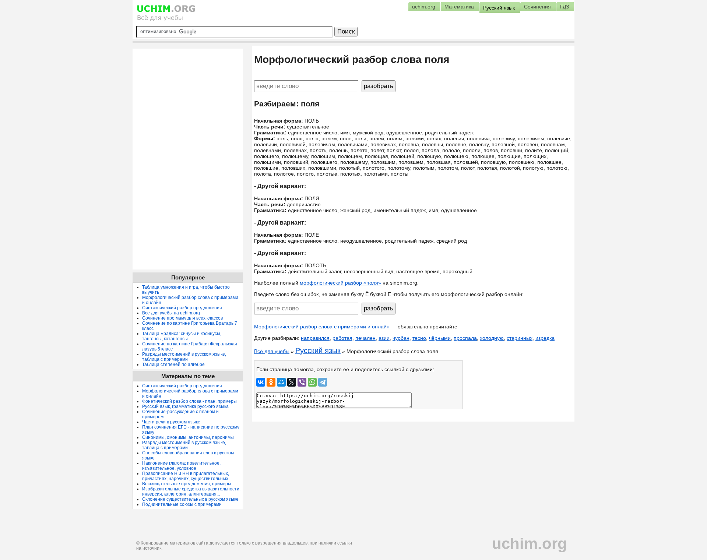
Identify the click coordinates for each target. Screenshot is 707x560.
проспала (465, 338)
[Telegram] (322, 382)
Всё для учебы (271, 351)
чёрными (440, 338)
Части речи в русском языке (171, 422)
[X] (291, 382)
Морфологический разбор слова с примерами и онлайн (322, 327)
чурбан (401, 338)
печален (365, 338)
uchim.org (529, 543)
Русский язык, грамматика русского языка (185, 406)
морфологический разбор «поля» (340, 283)
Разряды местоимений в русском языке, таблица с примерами (184, 357)
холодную (492, 338)
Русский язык (318, 350)
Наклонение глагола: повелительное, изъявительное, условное (181, 466)
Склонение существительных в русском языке (190, 499)
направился (315, 338)
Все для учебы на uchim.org (171, 313)
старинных (519, 338)
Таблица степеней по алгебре (173, 364)
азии (384, 338)
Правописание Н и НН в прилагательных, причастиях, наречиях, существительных (185, 476)
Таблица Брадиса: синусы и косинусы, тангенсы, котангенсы (181, 336)
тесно (419, 338)
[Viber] (302, 382)
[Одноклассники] (271, 382)
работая (342, 338)
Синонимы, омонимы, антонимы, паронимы (188, 437)
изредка (545, 338)
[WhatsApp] (312, 382)
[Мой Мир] (281, 382)
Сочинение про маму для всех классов (182, 318)
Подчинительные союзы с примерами (182, 504)
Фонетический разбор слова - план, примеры (189, 401)
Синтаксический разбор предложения (182, 307)
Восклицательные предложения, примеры (186, 483)
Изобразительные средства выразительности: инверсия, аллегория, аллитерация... (191, 491)
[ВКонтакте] (260, 382)
